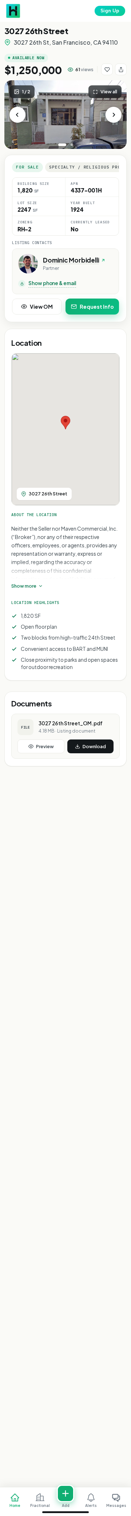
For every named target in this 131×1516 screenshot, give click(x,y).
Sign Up (109, 11)
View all (108, 91)
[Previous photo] (17, 115)
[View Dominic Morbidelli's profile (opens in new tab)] (28, 263)
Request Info (97, 306)
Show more (23, 586)
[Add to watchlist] (107, 69)
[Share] (121, 69)
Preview (45, 746)
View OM (41, 306)
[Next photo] (114, 115)
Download (94, 746)
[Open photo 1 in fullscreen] (65, 114)
